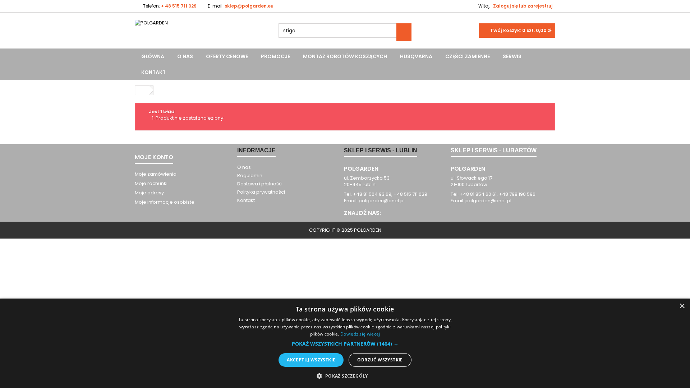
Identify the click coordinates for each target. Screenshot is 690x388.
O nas (185, 56)
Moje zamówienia (155, 174)
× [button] (682, 306)
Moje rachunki (151, 183)
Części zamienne (467, 56)
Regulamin (249, 175)
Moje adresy (149, 192)
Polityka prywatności (261, 192)
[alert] (345, 343)
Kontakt (153, 72)
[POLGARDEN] (201, 34)
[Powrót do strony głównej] (142, 90)
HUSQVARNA (416, 56)
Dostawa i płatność (259, 183)
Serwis (512, 56)
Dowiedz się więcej (360, 334)
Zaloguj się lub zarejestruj (522, 6)
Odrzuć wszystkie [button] (379, 360)
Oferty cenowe (227, 56)
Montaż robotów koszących (345, 56)
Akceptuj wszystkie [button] (311, 360)
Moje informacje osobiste (164, 202)
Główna (152, 56)
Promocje (275, 56)
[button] (345, 344)
